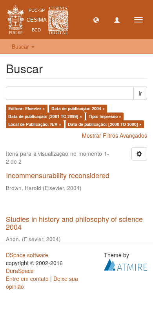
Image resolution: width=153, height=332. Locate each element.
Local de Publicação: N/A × (34, 124)
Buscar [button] (21, 46)
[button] (96, 19)
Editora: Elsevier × (26, 108)
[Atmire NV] (125, 264)
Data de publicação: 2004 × (78, 108)
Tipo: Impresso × (105, 116)
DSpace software (27, 255)
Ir (140, 93)
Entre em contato (27, 278)
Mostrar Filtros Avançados (114, 135)
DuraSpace (20, 271)
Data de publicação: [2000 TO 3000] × (105, 124)
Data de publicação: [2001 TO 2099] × (45, 116)
